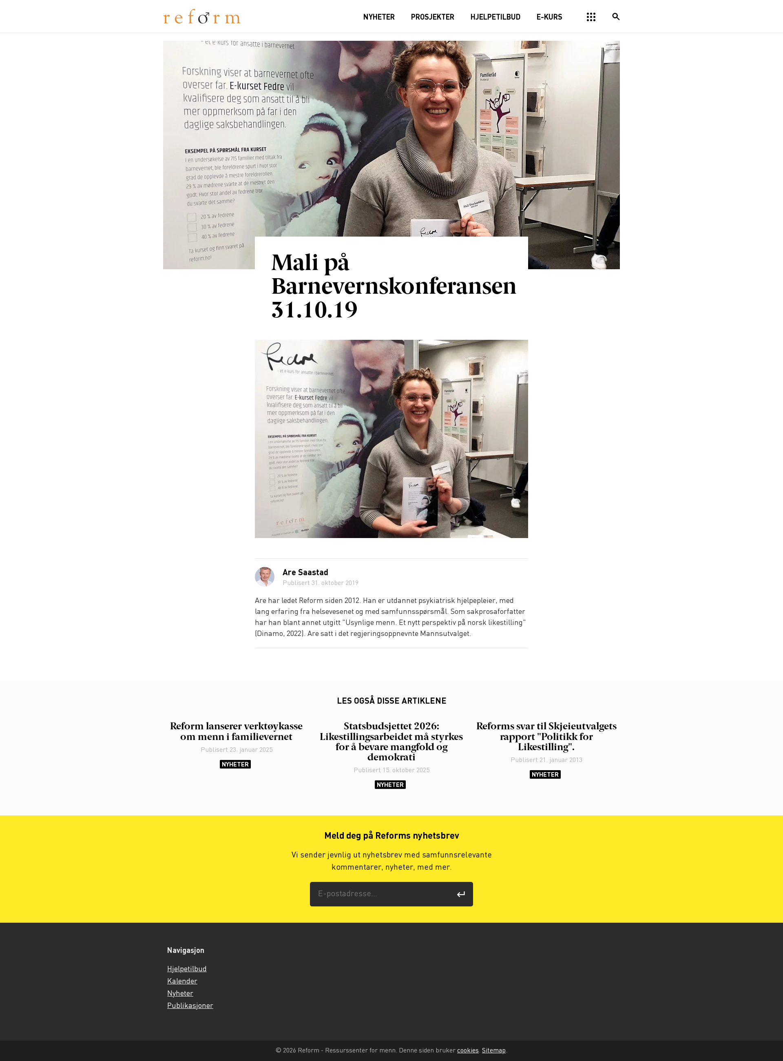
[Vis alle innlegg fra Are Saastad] (264, 577)
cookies (468, 1050)
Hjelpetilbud (187, 969)
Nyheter (235, 764)
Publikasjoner (190, 1006)
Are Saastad (305, 573)
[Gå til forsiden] (202, 16)
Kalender (182, 981)
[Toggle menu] (591, 17)
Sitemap (494, 1050)
